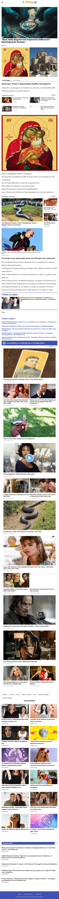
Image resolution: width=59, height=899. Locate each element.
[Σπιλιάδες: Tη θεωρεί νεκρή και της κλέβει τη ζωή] (15, 733)
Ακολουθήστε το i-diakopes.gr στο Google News (25, 343)
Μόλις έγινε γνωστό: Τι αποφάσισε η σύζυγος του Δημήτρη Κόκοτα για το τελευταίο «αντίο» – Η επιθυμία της (38, 299)
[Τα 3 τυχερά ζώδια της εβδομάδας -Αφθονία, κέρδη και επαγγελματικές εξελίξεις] (15, 755)
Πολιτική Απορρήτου (28, 894)
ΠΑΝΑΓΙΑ (18, 694)
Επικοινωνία (38, 894)
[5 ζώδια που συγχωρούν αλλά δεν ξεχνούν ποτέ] (15, 821)
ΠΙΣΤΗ (34, 694)
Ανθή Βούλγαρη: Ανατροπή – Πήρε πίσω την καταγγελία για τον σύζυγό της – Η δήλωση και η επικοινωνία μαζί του (29, 322)
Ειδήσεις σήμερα (8, 318)
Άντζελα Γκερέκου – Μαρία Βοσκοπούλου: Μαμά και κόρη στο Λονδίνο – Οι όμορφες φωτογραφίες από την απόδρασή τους (27, 333)
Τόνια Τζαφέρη (6, 80)
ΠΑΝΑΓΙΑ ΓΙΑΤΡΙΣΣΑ (26, 694)
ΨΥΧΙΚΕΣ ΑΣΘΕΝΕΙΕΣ (7, 698)
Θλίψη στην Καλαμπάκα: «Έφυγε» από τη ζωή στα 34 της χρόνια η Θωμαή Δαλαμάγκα (27, 326)
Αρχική (19, 894)
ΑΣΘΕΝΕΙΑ (4, 694)
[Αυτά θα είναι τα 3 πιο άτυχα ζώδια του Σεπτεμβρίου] (43, 777)
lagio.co (41, 896)
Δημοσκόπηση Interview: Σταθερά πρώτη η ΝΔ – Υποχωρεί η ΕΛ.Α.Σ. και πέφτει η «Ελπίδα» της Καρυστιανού (29, 338)
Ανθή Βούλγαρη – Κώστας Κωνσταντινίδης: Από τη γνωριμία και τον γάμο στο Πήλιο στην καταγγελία (29, 329)
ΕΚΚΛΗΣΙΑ (11, 694)
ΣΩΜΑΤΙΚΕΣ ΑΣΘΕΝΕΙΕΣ (43, 694)
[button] (29, 22)
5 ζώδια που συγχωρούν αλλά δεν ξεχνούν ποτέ (15, 829)
